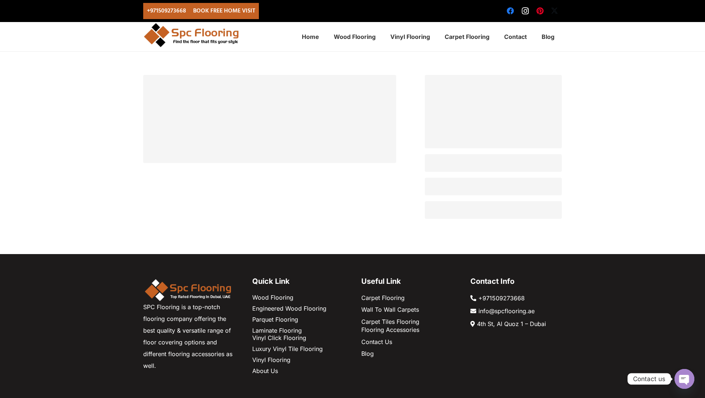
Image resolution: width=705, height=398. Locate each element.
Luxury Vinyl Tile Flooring (287, 348)
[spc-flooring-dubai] (189, 289)
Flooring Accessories (390, 329)
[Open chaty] (684, 379)
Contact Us (376, 341)
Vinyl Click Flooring (279, 337)
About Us (265, 371)
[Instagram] (525, 11)
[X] (554, 11)
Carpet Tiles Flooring (390, 321)
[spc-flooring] (193, 35)
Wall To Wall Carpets (390, 309)
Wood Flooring (272, 297)
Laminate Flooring (277, 330)
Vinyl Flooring (271, 359)
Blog (367, 353)
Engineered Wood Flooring (289, 308)
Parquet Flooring (275, 319)
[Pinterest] (539, 11)
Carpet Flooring (383, 297)
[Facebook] (510, 11)
